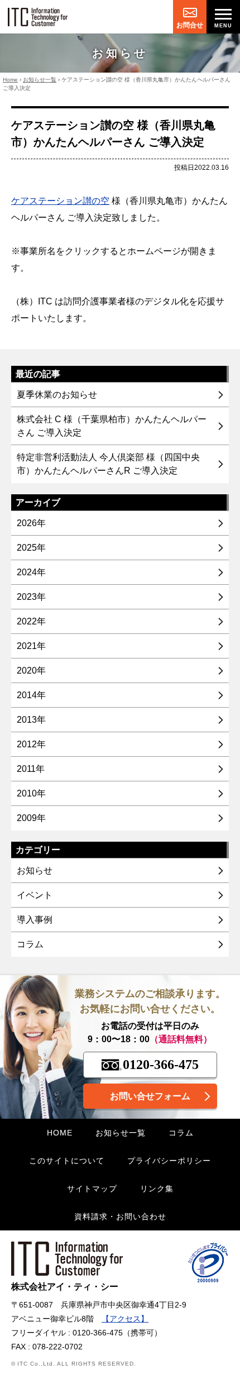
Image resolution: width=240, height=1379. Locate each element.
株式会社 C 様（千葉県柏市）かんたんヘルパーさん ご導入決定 (112, 425)
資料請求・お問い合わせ (120, 1216)
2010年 (31, 793)
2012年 (31, 744)
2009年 (31, 818)
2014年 (31, 695)
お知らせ (34, 870)
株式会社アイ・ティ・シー (64, 1286)
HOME (60, 1132)
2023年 (31, 597)
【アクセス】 (125, 1318)
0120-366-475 (161, 1064)
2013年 (31, 719)
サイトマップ (92, 1188)
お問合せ (189, 25)
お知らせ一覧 (39, 80)
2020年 (31, 670)
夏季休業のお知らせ (57, 394)
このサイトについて (66, 1160)
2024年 (31, 572)
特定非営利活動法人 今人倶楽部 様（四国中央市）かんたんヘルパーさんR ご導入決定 (108, 463)
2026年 (31, 523)
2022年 (31, 621)
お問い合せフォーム (150, 1096)
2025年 (31, 547)
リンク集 (157, 1188)
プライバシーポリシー (169, 1160)
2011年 (31, 769)
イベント (34, 895)
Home (10, 80)
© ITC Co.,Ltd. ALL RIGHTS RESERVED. (73, 1364)
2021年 (31, 646)
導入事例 (34, 919)
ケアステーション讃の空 (60, 201)
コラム (30, 944)
